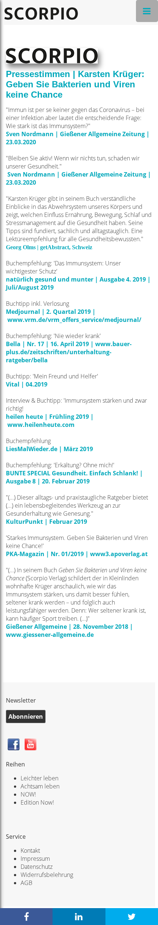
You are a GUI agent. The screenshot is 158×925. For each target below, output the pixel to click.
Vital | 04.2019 (26, 384)
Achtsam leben (40, 786)
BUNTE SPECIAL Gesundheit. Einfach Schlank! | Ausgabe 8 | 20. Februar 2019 (74, 477)
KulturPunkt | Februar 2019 (46, 522)
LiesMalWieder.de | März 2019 (50, 449)
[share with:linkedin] (79, 916)
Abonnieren (25, 716)
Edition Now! (37, 802)
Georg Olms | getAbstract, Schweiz (50, 247)
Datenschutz (37, 867)
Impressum (35, 859)
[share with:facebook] (26, 916)
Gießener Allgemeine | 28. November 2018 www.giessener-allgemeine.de (69, 631)
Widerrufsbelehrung (47, 875)
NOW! (28, 794)
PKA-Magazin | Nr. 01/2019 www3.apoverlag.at (77, 554)
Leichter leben (39, 778)
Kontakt (30, 850)
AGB (26, 883)
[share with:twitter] (131, 916)
